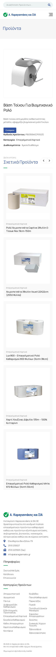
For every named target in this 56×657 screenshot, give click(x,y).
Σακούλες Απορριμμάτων (36, 615)
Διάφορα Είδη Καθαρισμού (10, 606)
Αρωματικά (9, 597)
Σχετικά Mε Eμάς (12, 571)
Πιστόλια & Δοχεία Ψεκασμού (38, 609)
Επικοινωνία (10, 578)
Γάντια (7, 601)
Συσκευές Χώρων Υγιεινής (37, 624)
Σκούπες (33, 620)
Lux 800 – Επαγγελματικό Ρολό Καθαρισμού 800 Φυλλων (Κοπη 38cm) (27, 357)
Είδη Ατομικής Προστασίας (10, 611)
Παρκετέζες (35, 601)
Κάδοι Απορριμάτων (14, 623)
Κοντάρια (8, 631)
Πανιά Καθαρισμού (38, 597)
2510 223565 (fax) (17, 550)
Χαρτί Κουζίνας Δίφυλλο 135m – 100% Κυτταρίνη (26, 421)
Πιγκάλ (32, 605)
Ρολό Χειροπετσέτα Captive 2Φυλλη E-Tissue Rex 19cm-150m (27, 229)
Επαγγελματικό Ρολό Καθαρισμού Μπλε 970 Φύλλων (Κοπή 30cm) (28, 485)
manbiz (29, 651)
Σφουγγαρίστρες (37, 633)
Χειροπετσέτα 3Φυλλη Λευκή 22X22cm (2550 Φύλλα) (27, 293)
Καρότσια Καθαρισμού (15, 627)
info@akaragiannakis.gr (19, 554)
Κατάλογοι (9, 574)
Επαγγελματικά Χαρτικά (28, 139)
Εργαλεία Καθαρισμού (14, 620)
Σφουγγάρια (35, 629)
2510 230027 (14, 545)
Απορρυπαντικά (12, 594)
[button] (43, 160)
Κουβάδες (34, 594)
